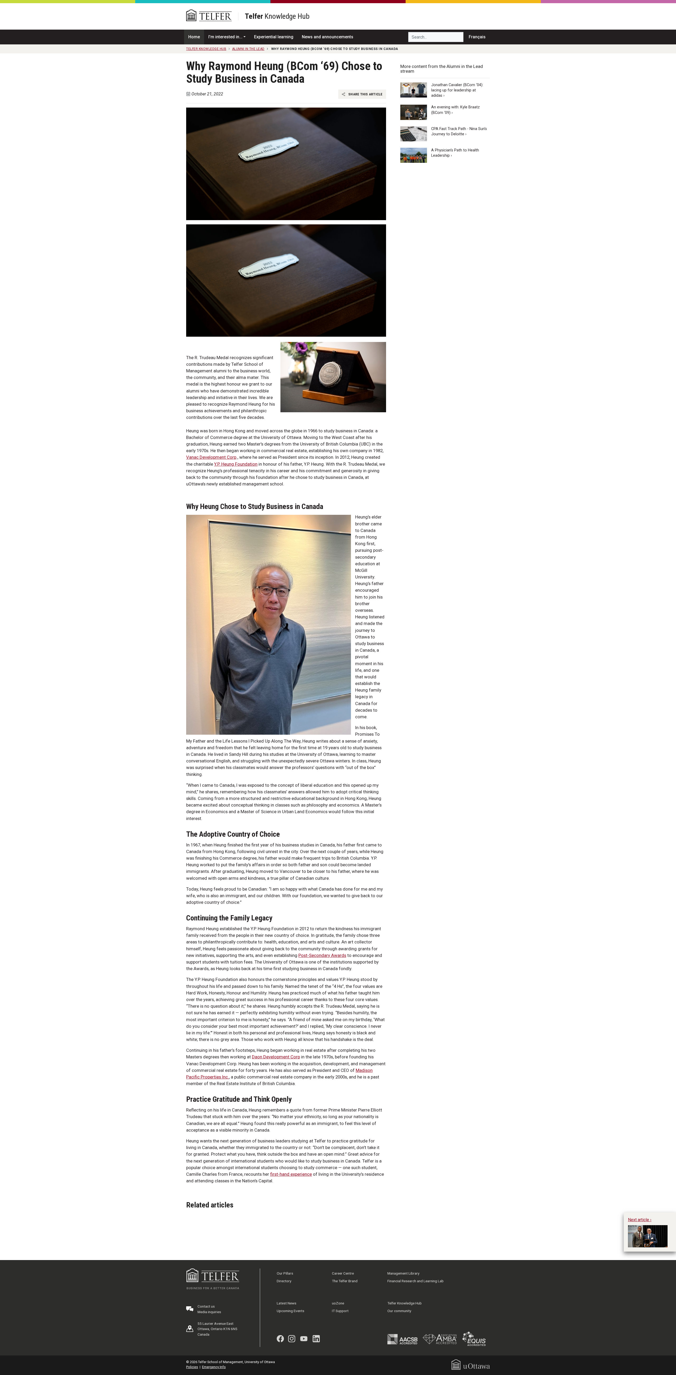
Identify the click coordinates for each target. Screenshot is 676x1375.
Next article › (639, 1219)
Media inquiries (209, 1312)
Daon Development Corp (276, 1056)
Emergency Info (214, 1367)
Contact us (206, 1306)
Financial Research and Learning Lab (415, 1281)
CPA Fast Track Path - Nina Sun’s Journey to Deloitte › (459, 131)
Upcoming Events (290, 1311)
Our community (399, 1311)
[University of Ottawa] (471, 1364)
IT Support (340, 1311)
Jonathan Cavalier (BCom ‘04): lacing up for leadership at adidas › (457, 90)
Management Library (403, 1273)
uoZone (338, 1303)
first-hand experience (291, 1174)
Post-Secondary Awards (322, 955)
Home (194, 36)
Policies (192, 1367)
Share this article (365, 94)
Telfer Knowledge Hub (404, 1303)
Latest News (286, 1303)
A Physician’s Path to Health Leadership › (455, 153)
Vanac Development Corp (211, 457)
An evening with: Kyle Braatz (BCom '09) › (455, 110)
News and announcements (327, 36)
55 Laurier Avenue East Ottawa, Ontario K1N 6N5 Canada (217, 1328)
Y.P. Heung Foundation (235, 464)
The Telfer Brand (345, 1281)
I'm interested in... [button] (225, 36)
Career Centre (343, 1273)
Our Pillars (285, 1273)
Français (477, 36)
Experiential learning (273, 36)
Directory (284, 1281)
